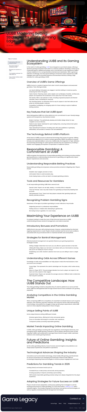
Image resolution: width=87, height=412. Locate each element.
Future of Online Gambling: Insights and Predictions (16, 77)
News (60, 403)
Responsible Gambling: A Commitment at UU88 (14, 66)
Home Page (54, 403)
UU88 (47, 67)
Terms (80, 408)
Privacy (75, 408)
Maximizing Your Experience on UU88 (15, 70)
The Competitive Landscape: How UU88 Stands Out (15, 74)
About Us (71, 408)
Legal (83, 408)
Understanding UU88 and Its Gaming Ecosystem (14, 63)
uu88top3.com (69, 386)
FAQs (64, 403)
